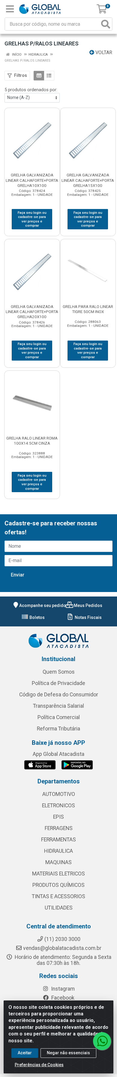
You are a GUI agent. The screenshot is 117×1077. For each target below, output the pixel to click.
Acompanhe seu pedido (42, 605)
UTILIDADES (59, 908)
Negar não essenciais (68, 1052)
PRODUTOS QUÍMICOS (58, 885)
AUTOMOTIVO (58, 794)
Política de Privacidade (58, 683)
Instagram (62, 989)
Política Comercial (59, 717)
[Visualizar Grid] (39, 75)
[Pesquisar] (105, 24)
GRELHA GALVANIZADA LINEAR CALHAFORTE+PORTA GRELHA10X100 (32, 180)
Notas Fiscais (88, 617)
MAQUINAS (58, 862)
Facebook (62, 998)
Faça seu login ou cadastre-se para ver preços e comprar (32, 219)
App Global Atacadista (58, 754)
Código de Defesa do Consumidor (58, 695)
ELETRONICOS (58, 805)
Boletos (36, 617)
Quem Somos (59, 672)
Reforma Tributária (58, 729)
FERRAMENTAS (58, 840)
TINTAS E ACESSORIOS (58, 896)
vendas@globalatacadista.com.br (62, 948)
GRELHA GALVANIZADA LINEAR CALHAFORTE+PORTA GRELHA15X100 (88, 180)
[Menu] (9, 9)
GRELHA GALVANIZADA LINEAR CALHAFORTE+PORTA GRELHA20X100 (32, 311)
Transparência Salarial (58, 706)
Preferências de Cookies (39, 1064)
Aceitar (25, 1052)
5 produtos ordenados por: (30, 89)
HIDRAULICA (58, 851)
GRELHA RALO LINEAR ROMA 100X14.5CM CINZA (32, 441)
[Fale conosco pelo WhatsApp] (102, 1041)
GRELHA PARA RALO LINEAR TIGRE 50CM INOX (88, 309)
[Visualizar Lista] (49, 75)
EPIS (58, 817)
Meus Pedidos (87, 605)
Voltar (103, 52)
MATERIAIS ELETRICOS (58, 874)
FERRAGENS (59, 828)
